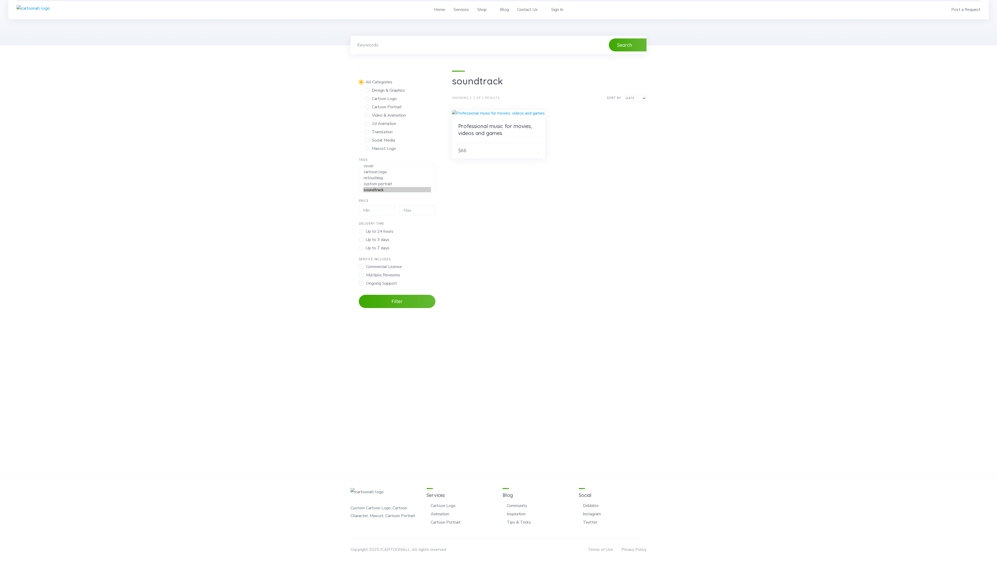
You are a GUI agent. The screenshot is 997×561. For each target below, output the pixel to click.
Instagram (592, 514)
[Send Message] (531, 151)
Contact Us (527, 9)
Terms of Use (600, 549)
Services (461, 9)
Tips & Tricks (519, 522)
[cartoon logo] (397, 172)
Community (517, 506)
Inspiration (516, 514)
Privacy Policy (633, 549)
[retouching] (397, 178)
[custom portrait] (397, 184)
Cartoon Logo (443, 506)
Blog (504, 9)
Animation (440, 514)
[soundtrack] (397, 190)
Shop (482, 9)
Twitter (590, 522)
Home (439, 9)
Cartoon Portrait (446, 522)
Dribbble (591, 506)
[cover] (397, 166)
